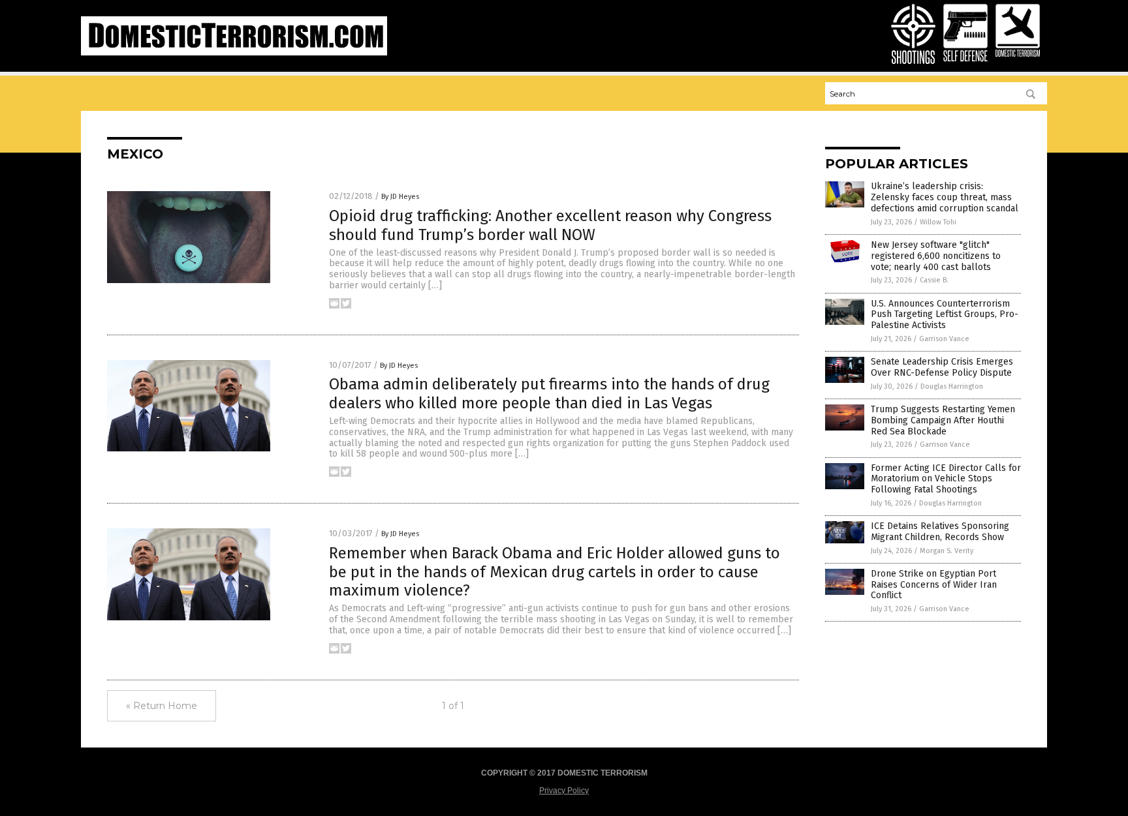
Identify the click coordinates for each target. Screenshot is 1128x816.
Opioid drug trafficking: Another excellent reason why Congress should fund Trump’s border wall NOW (550, 225)
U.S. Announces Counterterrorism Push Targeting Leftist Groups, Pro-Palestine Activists (944, 314)
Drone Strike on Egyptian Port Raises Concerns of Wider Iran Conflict (934, 584)
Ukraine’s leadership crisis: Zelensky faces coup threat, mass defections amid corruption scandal (944, 197)
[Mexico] (234, 52)
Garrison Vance (944, 339)
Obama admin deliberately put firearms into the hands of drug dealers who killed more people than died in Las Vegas (549, 393)
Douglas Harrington (951, 386)
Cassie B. (934, 280)
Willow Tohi (938, 222)
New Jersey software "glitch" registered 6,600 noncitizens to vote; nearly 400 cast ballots (936, 256)
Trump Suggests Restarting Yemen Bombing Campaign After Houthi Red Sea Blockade (943, 420)
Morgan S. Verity (946, 551)
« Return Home (161, 706)
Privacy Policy (564, 790)
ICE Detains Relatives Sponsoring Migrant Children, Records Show (940, 532)
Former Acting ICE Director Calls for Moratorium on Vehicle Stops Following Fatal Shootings (946, 479)
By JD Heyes (400, 196)
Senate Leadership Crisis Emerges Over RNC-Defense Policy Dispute (942, 367)
